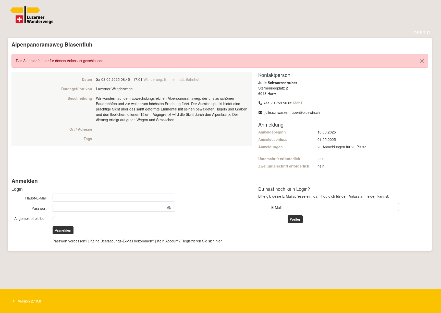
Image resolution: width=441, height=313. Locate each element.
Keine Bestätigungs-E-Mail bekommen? (122, 240)
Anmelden (63, 230)
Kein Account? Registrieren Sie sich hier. (190, 240)
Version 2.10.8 (29, 301)
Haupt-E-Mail (35, 197)
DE (417, 33)
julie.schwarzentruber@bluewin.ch (292, 112)
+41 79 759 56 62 (278, 102)
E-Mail (276, 207)
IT (429, 33)
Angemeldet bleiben (30, 218)
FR (422, 33)
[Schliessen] (422, 61)
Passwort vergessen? (70, 240)
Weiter (295, 219)
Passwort (39, 208)
